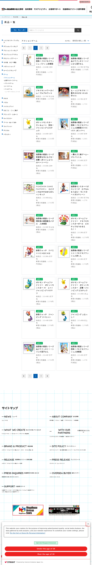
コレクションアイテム (11, 54)
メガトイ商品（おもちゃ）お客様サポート (11, 491)
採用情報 (76, 420)
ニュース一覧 (5, 420)
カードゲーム (8, 86)
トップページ (6, 17)
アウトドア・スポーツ (11, 114)
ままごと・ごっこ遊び (11, 110)
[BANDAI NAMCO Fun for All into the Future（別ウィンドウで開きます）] (85, 2)
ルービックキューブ (10, 70)
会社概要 (52, 420)
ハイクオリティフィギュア (11, 41)
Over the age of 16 (46, 554)
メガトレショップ (9, 66)
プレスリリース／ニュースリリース (57, 463)
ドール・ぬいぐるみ (10, 122)
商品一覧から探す (20, 30)
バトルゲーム (8, 89)
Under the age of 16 (46, 549)
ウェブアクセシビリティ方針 (80, 449)
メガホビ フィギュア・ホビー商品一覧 (11, 449)
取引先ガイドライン (70, 436)
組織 (62, 420)
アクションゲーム (9, 77)
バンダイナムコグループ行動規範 (57, 436)
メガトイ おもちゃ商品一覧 (27, 449)
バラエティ (7, 134)
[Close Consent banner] (88, 524)
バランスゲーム (8, 83)
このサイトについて (54, 449)
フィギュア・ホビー (6, 433)
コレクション (8, 126)
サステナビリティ (68, 420)
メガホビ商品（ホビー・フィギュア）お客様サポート (24, 490)
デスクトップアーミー (11, 58)
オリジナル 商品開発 (24, 433)
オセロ (6, 98)
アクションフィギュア (11, 50)
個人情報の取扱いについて (66, 449)
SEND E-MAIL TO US (55, 476)
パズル (6, 102)
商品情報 (15, 17)
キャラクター (8, 118)
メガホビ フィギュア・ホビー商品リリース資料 (12, 463)
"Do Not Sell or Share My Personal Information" (27, 533)
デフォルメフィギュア (11, 46)
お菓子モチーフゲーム (10, 80)
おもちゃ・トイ (15, 433)
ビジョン (57, 420)
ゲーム (6, 74)
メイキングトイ (9, 106)
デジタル (6, 130)
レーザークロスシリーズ (13, 91)
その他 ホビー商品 (10, 62)
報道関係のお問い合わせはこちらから (10, 476)
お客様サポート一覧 (6, 490)
